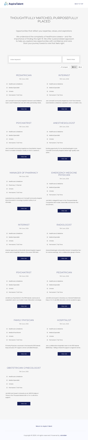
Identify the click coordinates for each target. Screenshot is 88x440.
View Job (24, 109)
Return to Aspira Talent (44, 426)
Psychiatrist (24, 123)
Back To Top (79, 4)
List (81, 67)
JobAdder (63, 435)
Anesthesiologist (64, 123)
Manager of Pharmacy (24, 172)
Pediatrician (24, 75)
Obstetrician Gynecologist (24, 368)
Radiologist (64, 224)
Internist (64, 75)
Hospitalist (64, 320)
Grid (74, 67)
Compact (65, 67)
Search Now (71, 59)
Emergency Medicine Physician (64, 173)
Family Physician (24, 320)
